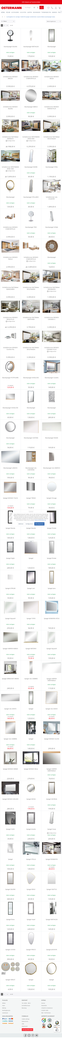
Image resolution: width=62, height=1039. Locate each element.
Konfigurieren (29, 524)
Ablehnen (20, 524)
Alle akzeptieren (39, 524)
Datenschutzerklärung (40, 520)
